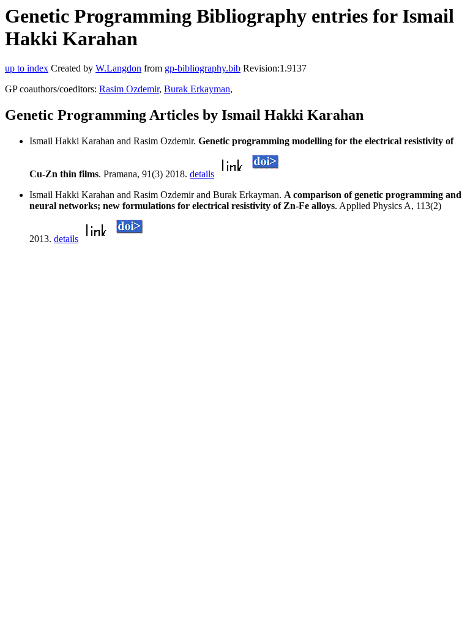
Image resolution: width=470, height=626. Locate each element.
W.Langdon (118, 68)
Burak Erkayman (197, 89)
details (202, 174)
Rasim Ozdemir (129, 89)
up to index (26, 68)
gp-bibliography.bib (203, 68)
